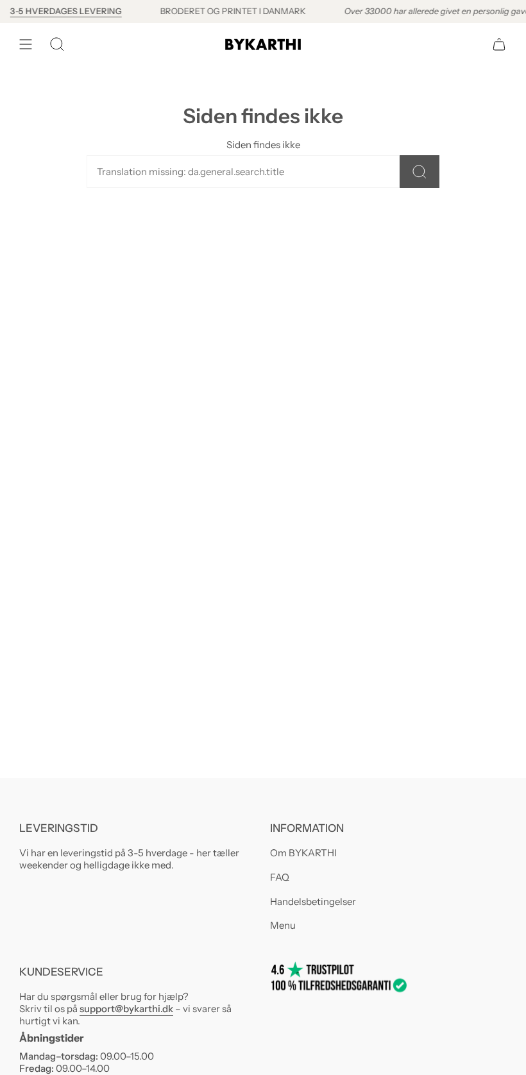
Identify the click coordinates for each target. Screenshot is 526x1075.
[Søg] (419, 171)
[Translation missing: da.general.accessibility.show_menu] (25, 44)
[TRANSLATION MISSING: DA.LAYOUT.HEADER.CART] (499, 44)
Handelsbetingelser (313, 901)
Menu (283, 925)
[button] (57, 44)
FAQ (279, 877)
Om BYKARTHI (303, 853)
